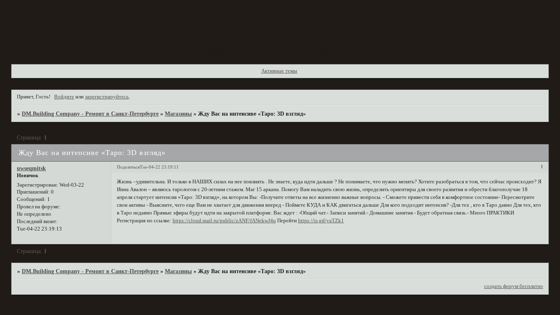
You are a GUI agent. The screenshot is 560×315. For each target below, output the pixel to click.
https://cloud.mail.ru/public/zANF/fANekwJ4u (224, 221)
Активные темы (279, 71)
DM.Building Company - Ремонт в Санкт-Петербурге (90, 113)
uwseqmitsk (31, 168)
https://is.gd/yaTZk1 (321, 221)
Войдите (64, 97)
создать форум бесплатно (513, 286)
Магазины (178, 113)
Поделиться (128, 166)
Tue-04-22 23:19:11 (159, 166)
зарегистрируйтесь (107, 97)
